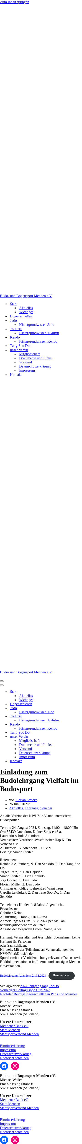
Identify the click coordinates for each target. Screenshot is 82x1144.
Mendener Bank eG (14, 1026)
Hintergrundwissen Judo (36, 325)
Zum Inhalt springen (14, 2)
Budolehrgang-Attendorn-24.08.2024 (23, 975)
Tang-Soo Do (20, 346)
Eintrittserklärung (12, 1046)
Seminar (46, 808)
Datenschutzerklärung (35, 366)
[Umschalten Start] (79, 692)
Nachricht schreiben (14, 1058)
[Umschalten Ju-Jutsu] (79, 716)
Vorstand (25, 362)
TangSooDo (50, 986)
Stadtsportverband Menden (19, 1034)
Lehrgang (31, 808)
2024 (23, 986)
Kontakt (16, 375)
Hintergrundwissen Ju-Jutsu (39, 333)
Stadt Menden (10, 1030)
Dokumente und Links (35, 358)
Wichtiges (26, 312)
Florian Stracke (26, 800)
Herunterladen (61, 975)
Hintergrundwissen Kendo (38, 341)
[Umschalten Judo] (79, 708)
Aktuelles (26, 308)
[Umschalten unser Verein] (79, 737)
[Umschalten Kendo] (79, 724)
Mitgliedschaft (29, 354)
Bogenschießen (21, 316)
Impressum (27, 370)
